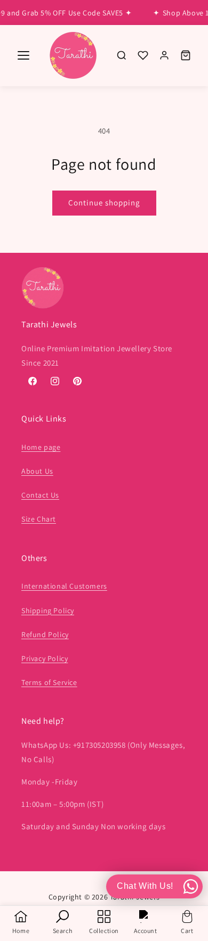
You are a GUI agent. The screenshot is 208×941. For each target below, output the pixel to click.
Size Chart (38, 519)
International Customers (64, 586)
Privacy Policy (44, 658)
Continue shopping (104, 202)
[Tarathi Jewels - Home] (73, 55)
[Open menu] (23, 55)
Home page (40, 447)
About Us (37, 471)
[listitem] (121, 55)
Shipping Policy (47, 610)
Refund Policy (45, 634)
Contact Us (40, 495)
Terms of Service (49, 682)
